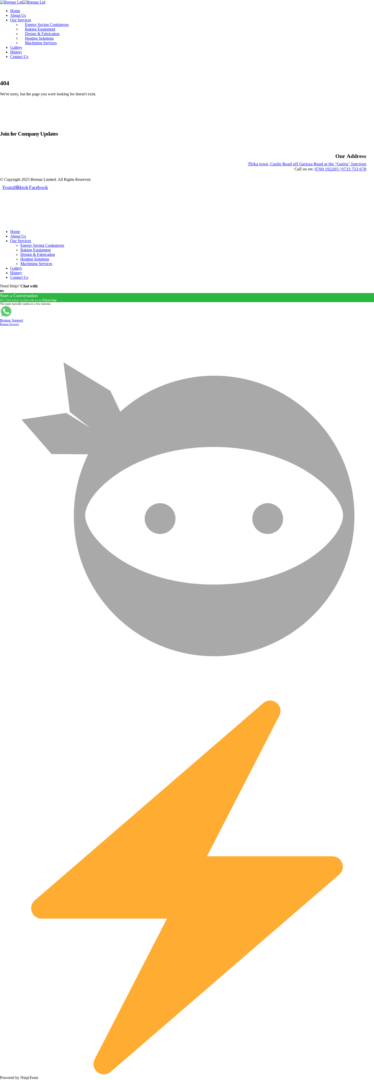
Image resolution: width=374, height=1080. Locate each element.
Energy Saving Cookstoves (47, 24)
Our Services (20, 20)
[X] (21, 69)
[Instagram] (8, 69)
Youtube (8, 187)
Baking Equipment (40, 29)
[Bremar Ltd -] (22, 2)
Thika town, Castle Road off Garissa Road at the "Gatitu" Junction (307, 164)
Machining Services (41, 43)
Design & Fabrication (42, 34)
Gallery (16, 47)
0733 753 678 (353, 169)
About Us (18, 15)
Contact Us (19, 56)
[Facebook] (33, 69)
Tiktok (22, 187)
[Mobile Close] (3, 223)
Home (15, 11)
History (16, 52)
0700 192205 (327, 169)
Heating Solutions (39, 38)
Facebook (35, 187)
